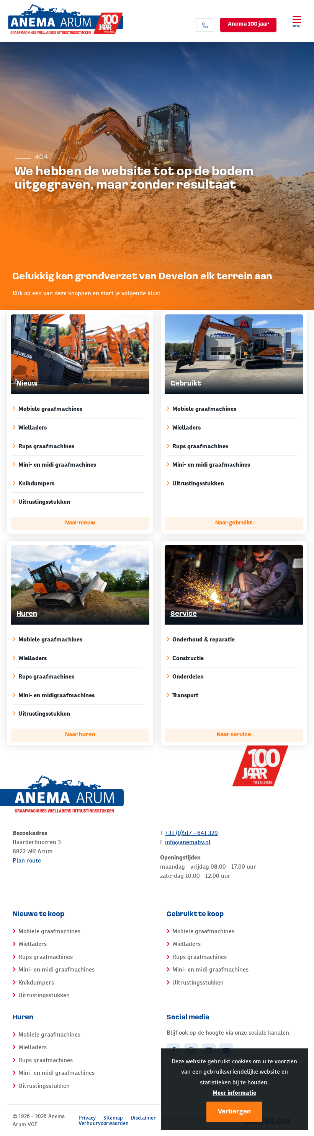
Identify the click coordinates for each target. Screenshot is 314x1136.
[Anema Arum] (84, 19)
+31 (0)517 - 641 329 (191, 833)
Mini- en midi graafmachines (57, 465)
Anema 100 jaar (248, 24)
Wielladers (32, 427)
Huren (26, 614)
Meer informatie (234, 1093)
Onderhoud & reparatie (203, 639)
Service (183, 614)
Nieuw (27, 384)
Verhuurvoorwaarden (103, 1123)
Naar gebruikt (233, 523)
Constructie (188, 658)
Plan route (27, 860)
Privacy (87, 1117)
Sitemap (113, 1117)
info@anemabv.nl (188, 842)
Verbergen (234, 1112)
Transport (185, 695)
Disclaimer (143, 1117)
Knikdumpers (36, 483)
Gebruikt (185, 384)
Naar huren (80, 735)
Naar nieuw (80, 523)
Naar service (234, 735)
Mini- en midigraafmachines (56, 695)
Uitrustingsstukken (44, 502)
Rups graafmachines (46, 446)
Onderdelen (188, 676)
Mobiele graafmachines (50, 409)
